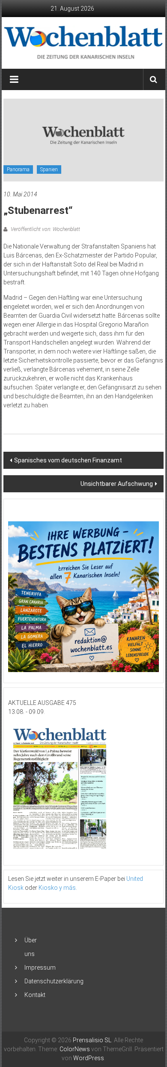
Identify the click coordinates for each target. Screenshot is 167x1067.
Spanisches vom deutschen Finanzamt (68, 460)
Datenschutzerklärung (54, 981)
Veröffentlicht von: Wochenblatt (44, 229)
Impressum (40, 967)
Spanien (49, 169)
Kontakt (34, 994)
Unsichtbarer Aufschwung (117, 483)
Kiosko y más (57, 887)
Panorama (18, 169)
